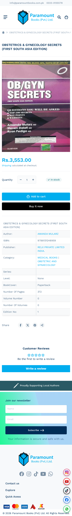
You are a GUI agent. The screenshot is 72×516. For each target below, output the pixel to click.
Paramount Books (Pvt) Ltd (28, 513)
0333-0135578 (54, 3)
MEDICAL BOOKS (47, 257)
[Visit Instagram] (66, 472)
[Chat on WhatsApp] (66, 508)
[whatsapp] (50, 474)
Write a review (36, 368)
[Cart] (66, 17)
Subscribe (33, 430)
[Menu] (5, 17)
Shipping (6, 165)
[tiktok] (35, 474)
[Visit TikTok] (66, 490)
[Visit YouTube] (66, 481)
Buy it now (36, 206)
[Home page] (3, 32)
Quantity (7, 179)
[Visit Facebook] (66, 499)
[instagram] (28, 474)
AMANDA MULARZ (48, 233)
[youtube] (43, 474)
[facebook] (21, 474)
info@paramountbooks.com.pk (27, 3)
